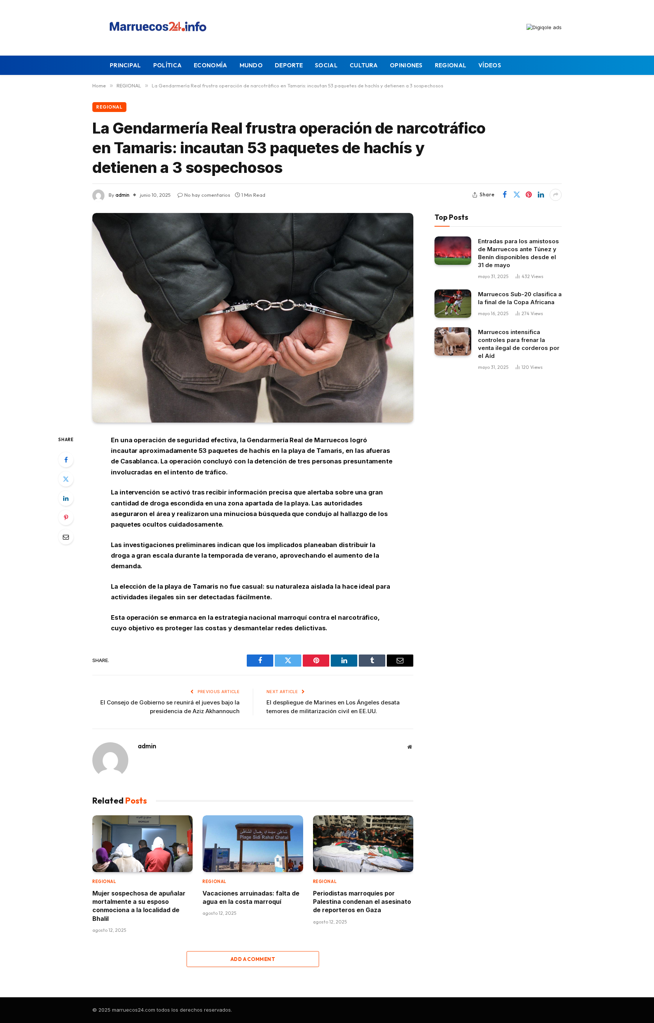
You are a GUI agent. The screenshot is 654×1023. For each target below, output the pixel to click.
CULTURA (364, 65)
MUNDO (251, 65)
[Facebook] (65, 459)
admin (122, 195)
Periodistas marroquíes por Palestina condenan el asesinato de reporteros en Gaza (362, 901)
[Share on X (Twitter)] (516, 195)
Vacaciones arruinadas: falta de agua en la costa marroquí (250, 897)
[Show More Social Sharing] (556, 195)
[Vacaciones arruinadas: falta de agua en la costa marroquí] (252, 843)
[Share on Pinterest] (528, 195)
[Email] (65, 536)
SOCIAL (326, 65)
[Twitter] (65, 479)
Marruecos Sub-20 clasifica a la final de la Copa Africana (520, 298)
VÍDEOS (489, 65)
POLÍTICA (167, 65)
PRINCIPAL (125, 65)
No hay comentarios (207, 195)
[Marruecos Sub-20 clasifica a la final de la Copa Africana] (452, 303)
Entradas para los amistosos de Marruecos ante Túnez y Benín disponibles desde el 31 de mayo (518, 253)
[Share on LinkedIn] (541, 195)
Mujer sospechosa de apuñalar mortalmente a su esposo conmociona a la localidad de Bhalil (138, 905)
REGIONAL (450, 65)
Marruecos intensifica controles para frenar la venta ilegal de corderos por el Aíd (518, 343)
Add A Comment (252, 959)
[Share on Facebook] (504, 195)
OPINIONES (406, 65)
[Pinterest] (65, 517)
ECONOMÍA (210, 65)
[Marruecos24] (160, 28)
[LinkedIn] (65, 498)
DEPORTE (289, 65)
